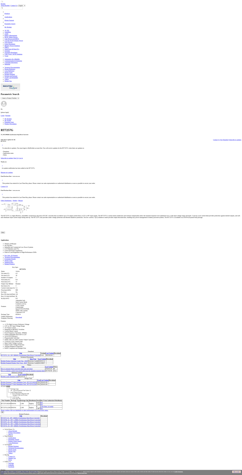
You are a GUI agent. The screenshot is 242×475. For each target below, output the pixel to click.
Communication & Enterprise (13, 61)
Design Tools (8, 72)
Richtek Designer (10, 74)
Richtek (3, 4)
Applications (8, 17)
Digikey (15, 200)
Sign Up (15, 158)
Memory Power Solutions (12, 46)
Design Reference (10, 69)
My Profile (8, 120)
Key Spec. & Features (11, 255)
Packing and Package (11, 76)
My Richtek (8, 27)
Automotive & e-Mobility (12, 59)
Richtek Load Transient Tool (9, 376)
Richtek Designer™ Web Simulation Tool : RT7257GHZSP (19, 382)
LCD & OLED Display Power (14, 40)
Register (7, 115)
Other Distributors (6, 200)
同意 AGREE (236, 471)
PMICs (7, 47)
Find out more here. (82, 473)
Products (7, 13)
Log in (21, 158)
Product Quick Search (14, 441)
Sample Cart (12, 458)
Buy (41, 402)
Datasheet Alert (9, 122)
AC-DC (7, 30)
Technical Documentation (12, 67)
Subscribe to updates (235, 140)
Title (20, 353)
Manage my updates (7, 172)
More (3, 232)
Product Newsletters (11, 124)
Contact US (4, 186)
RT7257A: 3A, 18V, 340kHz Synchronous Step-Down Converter (20, 426)
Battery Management (11, 35)
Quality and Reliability (11, 77)
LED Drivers (8, 42)
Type (38, 380)
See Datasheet (224, 140)
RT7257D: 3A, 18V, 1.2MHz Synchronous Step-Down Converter (20, 424)
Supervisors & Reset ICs (12, 49)
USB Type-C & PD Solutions (13, 54)
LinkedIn (11, 465)
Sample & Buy (9, 262)
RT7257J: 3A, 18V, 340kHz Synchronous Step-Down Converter (20, 418)
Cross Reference (9, 71)
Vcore (6, 56)
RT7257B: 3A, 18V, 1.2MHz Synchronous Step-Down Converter (20, 420)
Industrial (7, 64)
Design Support (9, 20)
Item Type (33, 359)
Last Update (50, 353)
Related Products (10, 264)
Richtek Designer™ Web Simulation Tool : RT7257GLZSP (19, 384)
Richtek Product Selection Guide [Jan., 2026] (14, 361)
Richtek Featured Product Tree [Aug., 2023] (14, 363)
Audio (6, 34)
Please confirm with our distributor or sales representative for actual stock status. (24, 410)
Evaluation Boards (10, 259)
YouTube (11, 463)
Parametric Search (10, 24)
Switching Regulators (11, 52)
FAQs (10, 460)
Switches (7, 51)
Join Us (10, 434)
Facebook (11, 467)
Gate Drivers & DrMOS (12, 39)
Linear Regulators (10, 44)
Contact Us (14, 5)
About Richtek (5, 5)
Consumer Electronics (11, 62)
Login (2, 115)
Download (19, 317)
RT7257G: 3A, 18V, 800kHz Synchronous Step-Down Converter (20, 355)
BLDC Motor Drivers (11, 37)
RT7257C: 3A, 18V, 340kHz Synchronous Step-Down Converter (20, 422)
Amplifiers (8, 32)
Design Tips (8, 81)
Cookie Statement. (178, 471)
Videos (7, 79)
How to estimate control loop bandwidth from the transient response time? (23, 371)
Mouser (20, 200)
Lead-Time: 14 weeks (46, 406)
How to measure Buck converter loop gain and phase (17, 369)
